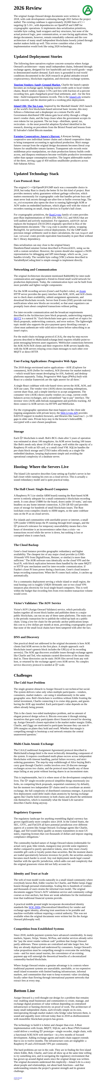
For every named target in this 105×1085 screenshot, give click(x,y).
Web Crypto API (69, 412)
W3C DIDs (35, 907)
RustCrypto (55, 214)
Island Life (75, 96)
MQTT (17, 318)
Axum (82, 291)
